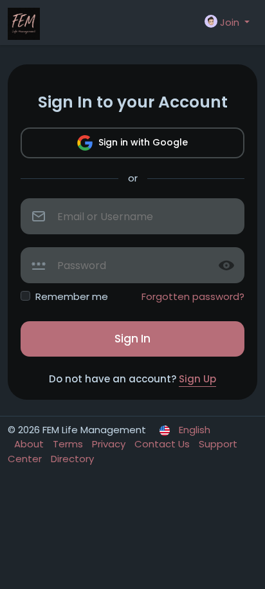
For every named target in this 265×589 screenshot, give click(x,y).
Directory (72, 458)
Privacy (110, 444)
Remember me (71, 296)
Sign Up (197, 379)
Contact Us (163, 444)
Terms (69, 444)
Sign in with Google (142, 142)
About (30, 444)
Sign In (132, 338)
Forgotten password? (193, 296)
